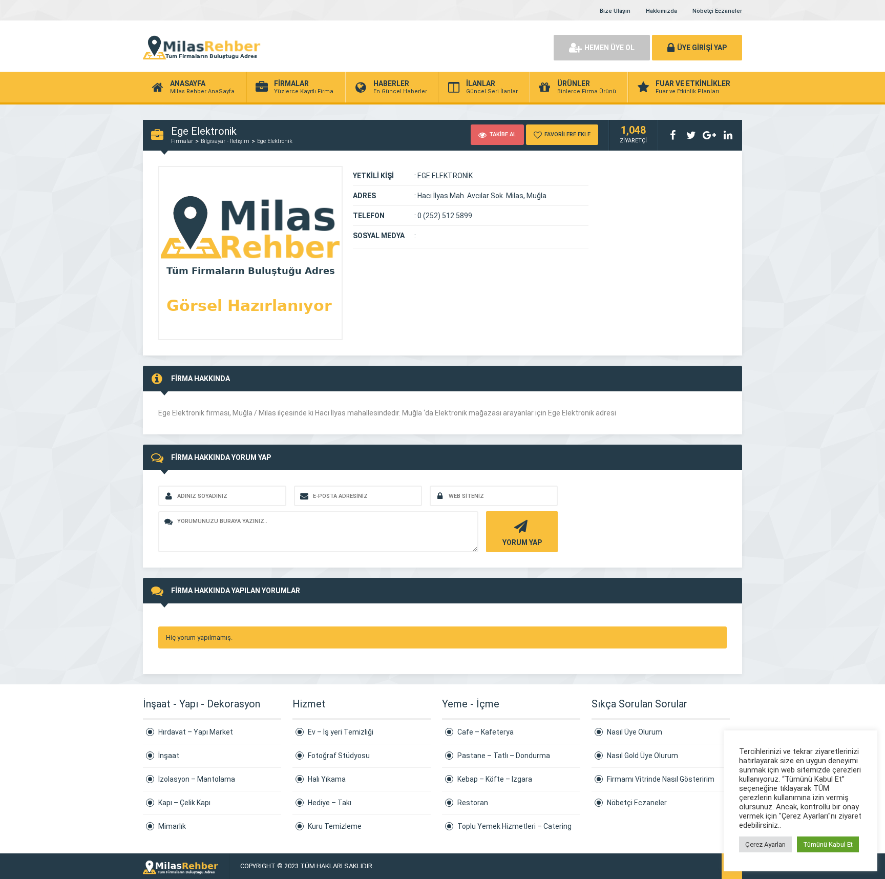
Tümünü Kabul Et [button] (828, 844)
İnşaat (168, 755)
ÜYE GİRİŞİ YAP (702, 48)
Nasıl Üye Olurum (634, 732)
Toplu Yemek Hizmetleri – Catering (514, 826)
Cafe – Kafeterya (485, 732)
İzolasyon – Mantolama (196, 779)
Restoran (472, 803)
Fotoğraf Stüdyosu (339, 755)
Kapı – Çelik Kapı (184, 803)
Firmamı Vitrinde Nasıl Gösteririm (660, 779)
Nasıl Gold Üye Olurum (642, 755)
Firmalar (182, 141)
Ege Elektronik (274, 141)
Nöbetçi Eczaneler (717, 11)
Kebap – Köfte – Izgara (494, 779)
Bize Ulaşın (615, 11)
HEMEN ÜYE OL (609, 48)
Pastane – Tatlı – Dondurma (503, 755)
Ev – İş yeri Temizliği (340, 732)
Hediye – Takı (329, 803)
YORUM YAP (522, 542)
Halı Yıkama (327, 779)
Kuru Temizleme (335, 826)
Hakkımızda (661, 11)
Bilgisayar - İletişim (225, 141)
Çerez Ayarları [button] (765, 844)
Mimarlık (172, 826)
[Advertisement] (427, 46)
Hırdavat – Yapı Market (195, 732)
